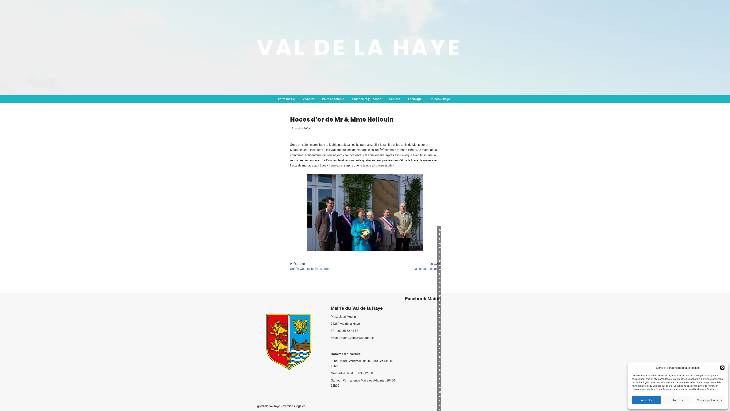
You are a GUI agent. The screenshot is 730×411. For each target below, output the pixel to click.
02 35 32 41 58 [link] (348, 330)
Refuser (678, 400)
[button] (722, 368)
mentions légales (293, 406)
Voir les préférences (709, 400)
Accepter (646, 400)
